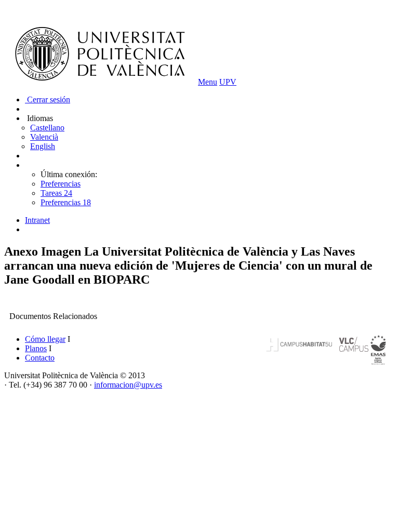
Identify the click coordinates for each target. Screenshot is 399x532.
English (42, 146)
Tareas (56, 193)
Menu (207, 81)
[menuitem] (210, 220)
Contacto (40, 357)
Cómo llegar (45, 339)
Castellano (47, 127)
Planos (36, 348)
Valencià (44, 136)
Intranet (37, 220)
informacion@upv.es (128, 384)
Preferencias (61, 183)
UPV (227, 81)
